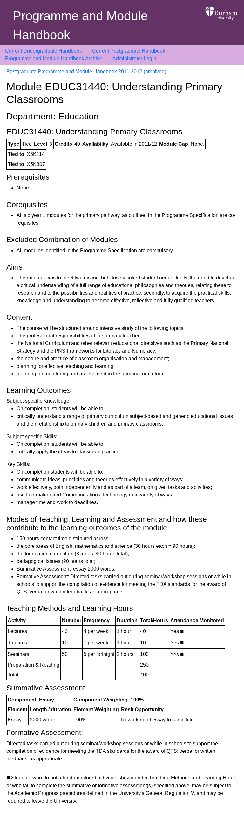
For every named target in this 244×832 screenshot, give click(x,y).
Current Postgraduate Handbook (128, 51)
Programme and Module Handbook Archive (53, 58)
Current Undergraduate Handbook (43, 51)
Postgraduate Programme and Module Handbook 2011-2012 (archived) (86, 71)
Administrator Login (134, 58)
